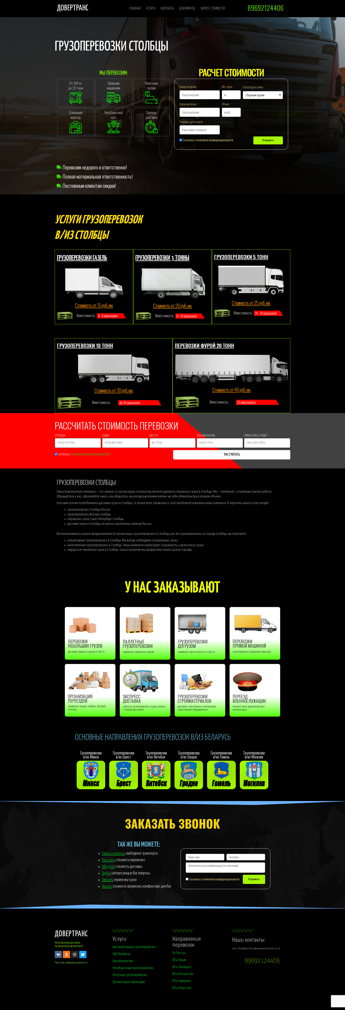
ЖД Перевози (121, 954)
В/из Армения (181, 981)
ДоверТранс (71, 934)
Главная (135, 8)
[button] (265, 8)
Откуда (60, 436)
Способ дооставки (253, 87)
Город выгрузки (188, 104)
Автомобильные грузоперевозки (134, 947)
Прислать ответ (256, 436)
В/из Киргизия (181, 988)
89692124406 (262, 961)
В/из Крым (179, 960)
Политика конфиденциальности (71, 962)
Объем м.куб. (206, 436)
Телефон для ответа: (191, 122)
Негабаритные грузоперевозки (133, 968)
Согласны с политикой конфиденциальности (208, 140)
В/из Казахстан (182, 974)
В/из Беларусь (181, 967)
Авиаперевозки (123, 961)
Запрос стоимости (212, 8)
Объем (226, 104)
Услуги (150, 8)
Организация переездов (129, 982)
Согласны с (84, 454)
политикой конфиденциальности (91, 454)
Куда (106, 436)
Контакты (167, 8)
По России (178, 953)
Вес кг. (154, 436)
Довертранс (72, 8)
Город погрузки (188, 86)
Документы (187, 8)
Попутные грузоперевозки (130, 975)
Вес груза (227, 86)
